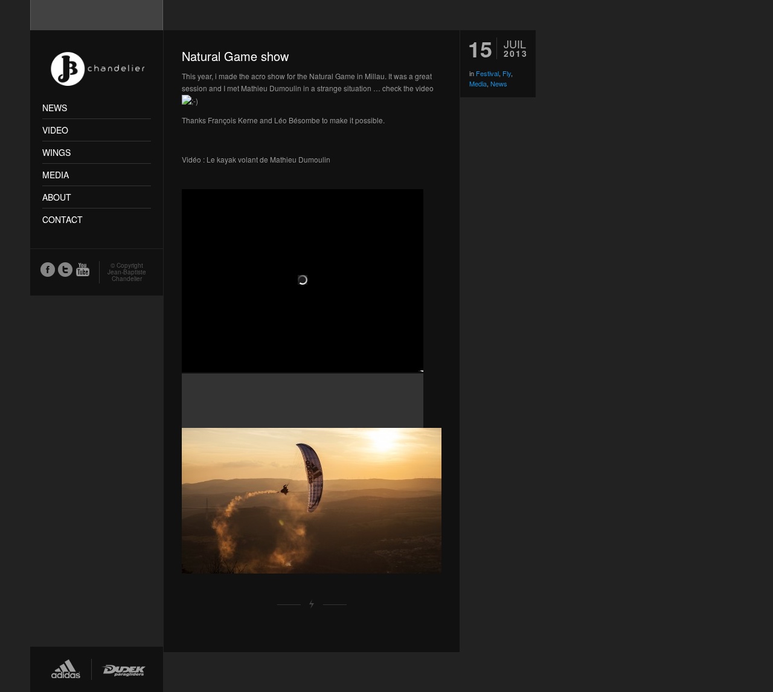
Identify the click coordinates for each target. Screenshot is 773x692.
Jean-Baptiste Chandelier (126, 275)
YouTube (82, 269)
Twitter (64, 269)
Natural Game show (235, 56)
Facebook (47, 269)
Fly (506, 73)
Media (478, 83)
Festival (487, 73)
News (498, 83)
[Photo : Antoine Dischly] (311, 501)
